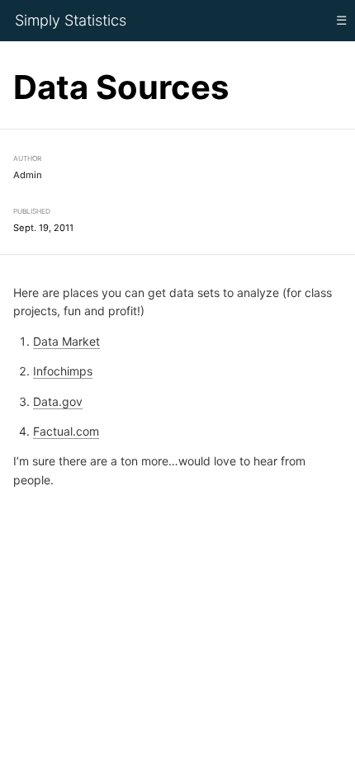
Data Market (66, 340)
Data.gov (58, 401)
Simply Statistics (70, 20)
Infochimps (62, 371)
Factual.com (66, 431)
